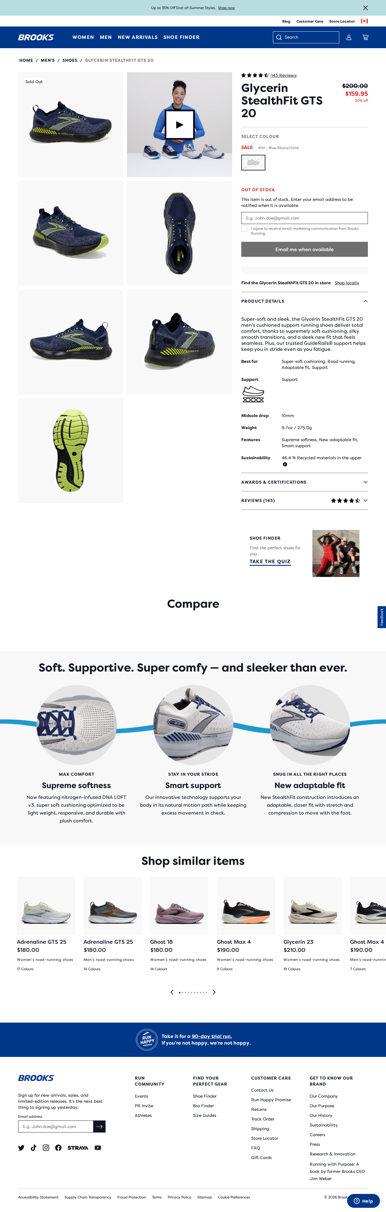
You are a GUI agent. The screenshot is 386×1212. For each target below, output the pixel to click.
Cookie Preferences (234, 1197)
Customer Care (309, 21)
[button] (70, 124)
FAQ (255, 1147)
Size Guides (204, 1115)
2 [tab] (182, 992)
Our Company (324, 1096)
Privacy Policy (179, 1197)
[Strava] (78, 1148)
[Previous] (171, 992)
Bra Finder (203, 1105)
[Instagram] (46, 1148)
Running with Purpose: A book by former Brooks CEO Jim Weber (337, 1171)
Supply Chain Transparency (88, 1197)
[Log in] (349, 37)
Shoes (70, 60)
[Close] (365, 7)
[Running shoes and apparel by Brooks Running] (36, 37)
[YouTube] (98, 1148)
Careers (317, 1134)
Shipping (260, 1128)
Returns (259, 1109)
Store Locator (342, 21)
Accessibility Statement (38, 1197)
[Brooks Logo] (62, 1079)
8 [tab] (200, 992)
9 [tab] (203, 992)
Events (141, 1096)
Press (315, 1144)
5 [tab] (191, 992)
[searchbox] (309, 37)
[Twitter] (21, 1148)
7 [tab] (197, 992)
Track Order (262, 1119)
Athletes (143, 1115)
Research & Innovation (332, 1153)
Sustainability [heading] (255, 457)
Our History (321, 1115)
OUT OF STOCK (258, 189)
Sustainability (324, 1125)
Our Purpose (322, 1105)
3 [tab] (185, 992)
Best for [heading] (249, 361)
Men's (48, 60)
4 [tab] (188, 992)
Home (26, 60)
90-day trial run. (212, 1036)
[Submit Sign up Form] (99, 1126)
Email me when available (304, 249)
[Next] (214, 992)
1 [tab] (179, 993)
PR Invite (144, 1105)
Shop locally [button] (347, 282)
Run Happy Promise (271, 1099)
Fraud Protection (131, 1197)
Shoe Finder (205, 1096)
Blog (286, 21)
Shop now (226, 8)
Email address (30, 1116)
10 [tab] (206, 992)
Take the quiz (270, 561)
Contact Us (262, 1090)
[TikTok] (33, 1148)
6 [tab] (194, 992)
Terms (157, 1197)
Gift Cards (261, 1157)
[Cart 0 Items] (365, 37)
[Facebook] (58, 1148)
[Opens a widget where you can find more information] (363, 1201)
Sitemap (204, 1197)
